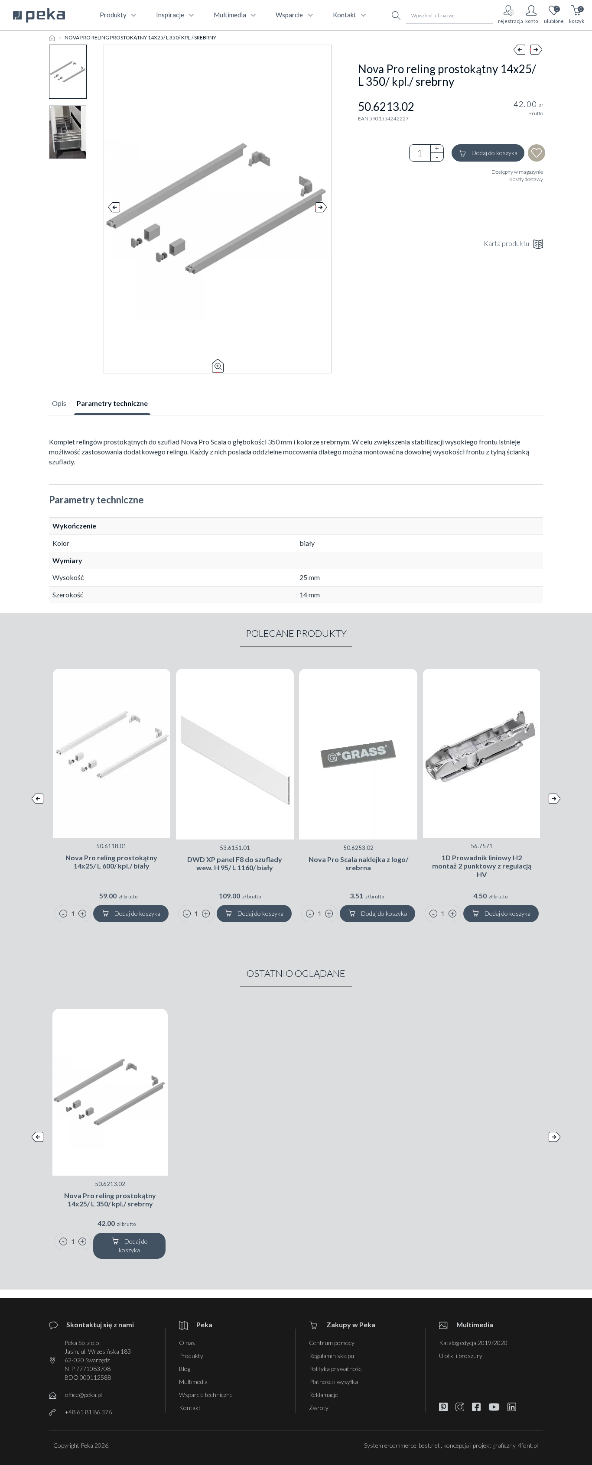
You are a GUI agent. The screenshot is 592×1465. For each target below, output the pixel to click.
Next (321, 209)
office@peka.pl (83, 1394)
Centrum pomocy (332, 1342)
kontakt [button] (344, 15)
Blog (184, 1368)
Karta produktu (506, 243)
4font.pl (528, 1445)
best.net (429, 1445)
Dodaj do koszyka (493, 152)
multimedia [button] (230, 15)
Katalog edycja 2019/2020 (473, 1342)
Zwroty (319, 1407)
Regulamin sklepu (331, 1355)
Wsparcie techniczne (206, 1394)
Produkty (191, 1355)
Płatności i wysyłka (333, 1381)
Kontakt (190, 1407)
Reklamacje (323, 1394)
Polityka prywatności (336, 1368)
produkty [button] (113, 15)
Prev (114, 209)
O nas (187, 1342)
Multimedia (193, 1381)
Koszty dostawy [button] (526, 179)
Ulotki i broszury (460, 1355)
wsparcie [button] (289, 15)
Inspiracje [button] (170, 15)
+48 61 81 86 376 (88, 1412)
